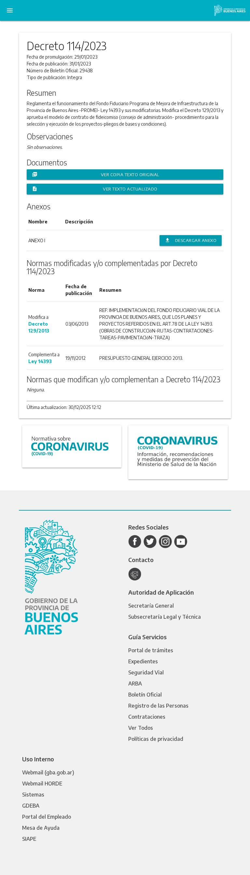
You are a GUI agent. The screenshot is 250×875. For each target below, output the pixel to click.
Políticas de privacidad (155, 739)
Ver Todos (140, 728)
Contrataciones (146, 716)
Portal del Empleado (46, 816)
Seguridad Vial (146, 672)
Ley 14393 (40, 361)
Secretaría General (151, 605)
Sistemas (33, 794)
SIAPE (29, 839)
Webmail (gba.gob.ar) (48, 772)
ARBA (135, 683)
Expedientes (143, 661)
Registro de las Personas (158, 705)
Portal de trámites (150, 650)
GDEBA (30, 805)
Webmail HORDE (42, 783)
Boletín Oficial (145, 694)
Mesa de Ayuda (41, 828)
